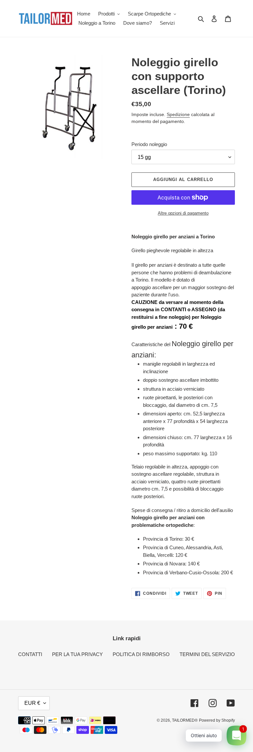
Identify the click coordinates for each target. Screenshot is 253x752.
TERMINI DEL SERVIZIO (207, 654)
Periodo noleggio (149, 144)
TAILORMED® (185, 720)
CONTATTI (30, 654)
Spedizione (178, 114)
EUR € (32, 703)
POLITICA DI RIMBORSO (141, 654)
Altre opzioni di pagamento (183, 213)
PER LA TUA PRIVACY (77, 654)
